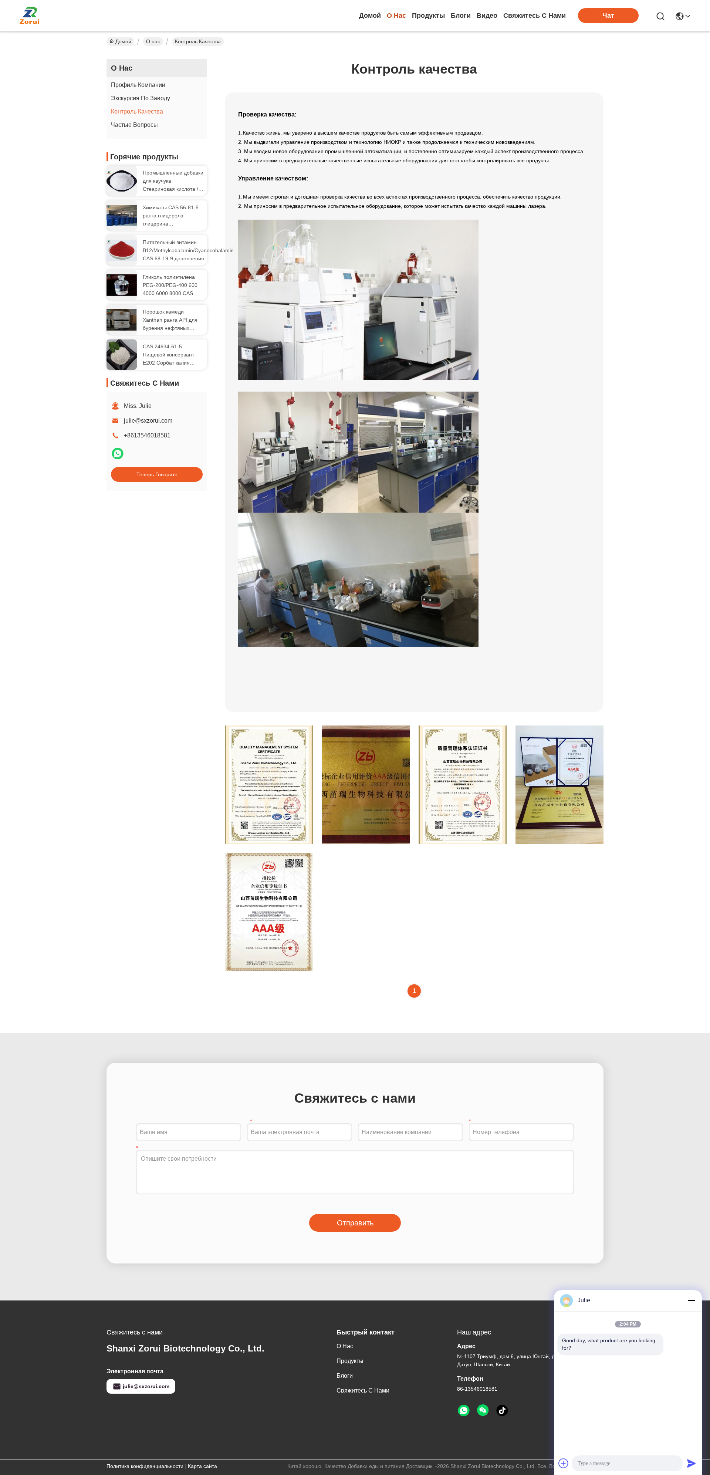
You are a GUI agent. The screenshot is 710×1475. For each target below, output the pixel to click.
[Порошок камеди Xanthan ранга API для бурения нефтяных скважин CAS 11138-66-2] (121, 320)
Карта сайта (202, 1466)
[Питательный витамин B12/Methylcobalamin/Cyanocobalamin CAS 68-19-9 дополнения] (121, 250)
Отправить (355, 1223)
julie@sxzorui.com (148, 420)
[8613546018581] (463, 1410)
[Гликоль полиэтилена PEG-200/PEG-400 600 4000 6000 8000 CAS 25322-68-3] (121, 285)
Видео (487, 15)
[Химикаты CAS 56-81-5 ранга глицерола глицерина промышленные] (121, 216)
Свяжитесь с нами (534, 15)
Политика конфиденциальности (144, 1466)
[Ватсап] (117, 457)
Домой (370, 15)
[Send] (691, 1463)
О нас (396, 15)
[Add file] (563, 1463)
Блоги (461, 15)
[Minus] (691, 1300)
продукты (428, 15)
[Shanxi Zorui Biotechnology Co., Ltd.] (29, 15)
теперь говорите (157, 474)
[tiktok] (502, 1410)
